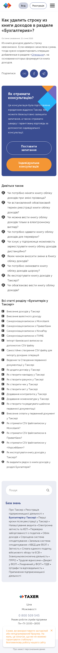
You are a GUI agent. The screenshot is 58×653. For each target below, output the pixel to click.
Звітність (14, 549)
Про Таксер (16, 510)
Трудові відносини (30, 560)
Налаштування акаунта (22, 525)
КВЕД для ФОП (38, 545)
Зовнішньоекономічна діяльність (28, 556)
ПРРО (12, 560)
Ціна (29, 604)
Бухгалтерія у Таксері (22, 517)
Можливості (29, 609)
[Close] (51, 630)
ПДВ (46, 564)
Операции (38, 55)
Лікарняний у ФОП (30, 564)
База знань (13, 503)
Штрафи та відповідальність (25, 568)
